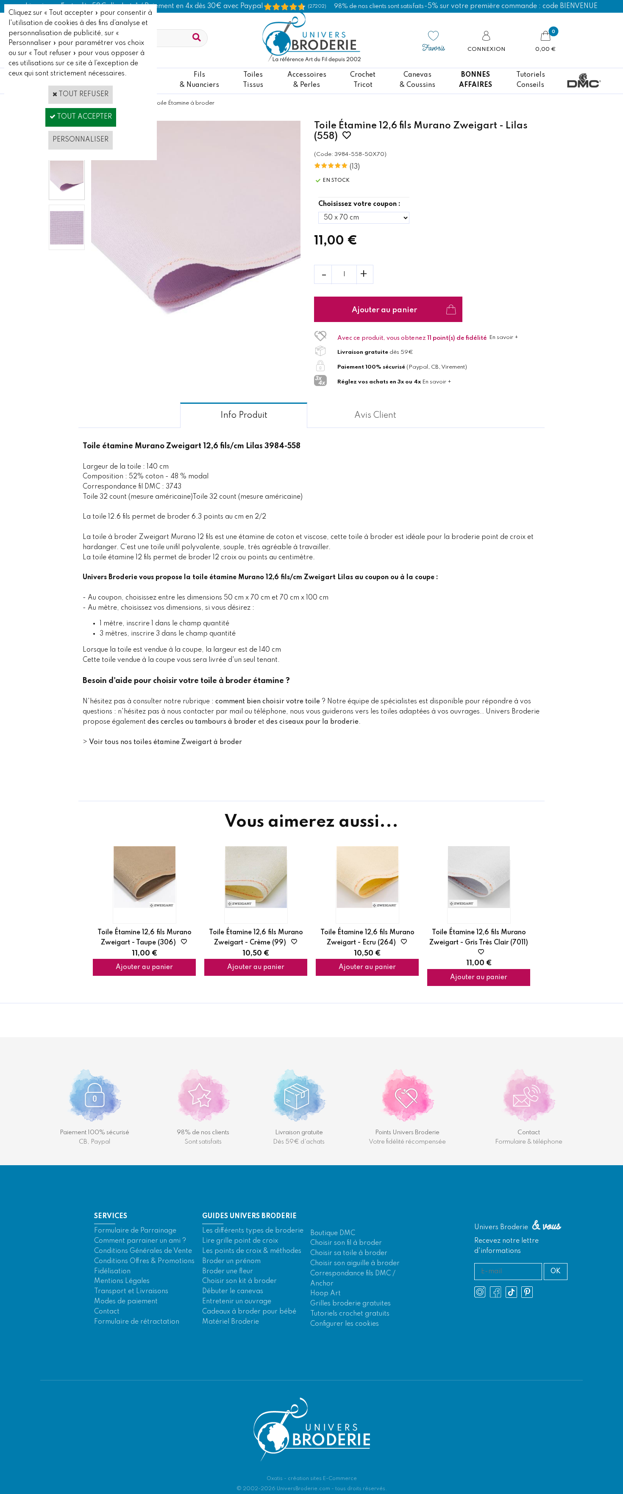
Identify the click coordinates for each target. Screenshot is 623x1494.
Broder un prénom (231, 1261)
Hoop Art (325, 1293)
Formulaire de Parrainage (135, 1230)
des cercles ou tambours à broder (201, 722)
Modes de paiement (126, 1301)
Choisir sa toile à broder (348, 1253)
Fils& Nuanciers (199, 80)
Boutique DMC (332, 1233)
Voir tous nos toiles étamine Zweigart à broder (165, 742)
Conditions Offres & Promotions (144, 1261)
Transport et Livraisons (131, 1291)
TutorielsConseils (530, 80)
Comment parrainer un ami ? (140, 1241)
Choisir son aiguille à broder (355, 1263)
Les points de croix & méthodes (251, 1251)
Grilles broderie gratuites (350, 1303)
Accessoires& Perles (306, 80)
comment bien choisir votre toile (267, 701)
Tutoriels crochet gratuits (349, 1314)
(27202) (317, 6)
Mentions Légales (122, 1281)
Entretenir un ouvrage (236, 1301)
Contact (107, 1311)
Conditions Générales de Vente (143, 1251)
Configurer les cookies (344, 1324)
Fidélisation (112, 1271)
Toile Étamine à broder (183, 103)
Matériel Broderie (230, 1322)
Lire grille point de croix (240, 1241)
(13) (355, 167)
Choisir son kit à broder (239, 1281)
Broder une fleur (227, 1271)
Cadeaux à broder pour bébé (249, 1311)
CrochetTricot (362, 80)
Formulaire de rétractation (136, 1322)
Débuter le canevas (232, 1291)
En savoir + (503, 337)
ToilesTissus (253, 80)
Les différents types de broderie (252, 1230)
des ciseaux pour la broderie (312, 722)
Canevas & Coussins (417, 80)
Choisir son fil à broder (346, 1243)
